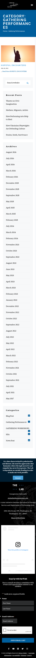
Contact (29, 655)
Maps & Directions (18, 518)
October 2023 (11, 250)
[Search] (27, 83)
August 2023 (11, 263)
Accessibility (16, 655)
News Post (10, 440)
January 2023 (11, 300)
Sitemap (23, 655)
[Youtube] (13, 649)
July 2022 (10, 337)
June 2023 (10, 269)
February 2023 (12, 293)
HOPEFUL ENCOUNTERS (13, 65)
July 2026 (10, 158)
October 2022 (11, 318)
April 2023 (10, 281)
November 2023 (12, 244)
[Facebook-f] (9, 649)
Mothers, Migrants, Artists (17, 110)
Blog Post (10, 416)
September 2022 (12, 324)
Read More (14, 71)
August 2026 (11, 152)
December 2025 (12, 183)
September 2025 (12, 195)
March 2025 (11, 213)
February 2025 (12, 220)
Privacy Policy (22, 653)
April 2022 (10, 349)
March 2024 (11, 232)
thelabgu (13, 570)
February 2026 (12, 176)
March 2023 (11, 287)
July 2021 (10, 386)
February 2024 (12, 238)
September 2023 (12, 257)
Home (5, 31)
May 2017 (10, 398)
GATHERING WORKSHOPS (17, 428)
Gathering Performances (16, 422)
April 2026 (10, 164)
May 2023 (10, 275)
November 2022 (12, 312)
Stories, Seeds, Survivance (17, 134)
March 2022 (11, 355)
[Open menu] (32, 5)
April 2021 (10, 392)
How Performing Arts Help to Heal (17, 118)
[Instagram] (27, 649)
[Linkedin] (18, 649)
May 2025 (10, 201)
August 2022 (11, 330)
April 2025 (10, 207)
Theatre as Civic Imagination (12, 102)
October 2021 (11, 374)
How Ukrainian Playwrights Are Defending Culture (17, 127)
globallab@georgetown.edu (18, 498)
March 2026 (11, 170)
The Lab (5, 570)
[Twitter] (22, 649)
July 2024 (10, 226)
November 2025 (12, 189)
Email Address (8, 616)
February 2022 (12, 361)
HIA (8, 434)
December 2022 (12, 306)
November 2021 (12, 367)
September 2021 (12, 380)
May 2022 (10, 343)
